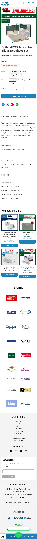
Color (3, 71)
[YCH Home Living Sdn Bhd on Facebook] (11, 452)
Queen (31, 80)
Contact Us (18, 424)
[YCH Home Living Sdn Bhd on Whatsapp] (26, 452)
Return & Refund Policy (18, 438)
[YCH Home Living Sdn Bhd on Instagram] (16, 452)
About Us (18, 421)
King (12, 83)
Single (13, 80)
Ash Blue (23, 71)
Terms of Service (18, 433)
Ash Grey (14, 71)
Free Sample (18, 428)
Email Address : (7, 467)
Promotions (5, 61)
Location (18, 426)
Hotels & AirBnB (18, 431)
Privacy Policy (18, 436)
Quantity (4, 88)
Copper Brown (15, 75)
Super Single (22, 80)
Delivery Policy (18, 440)
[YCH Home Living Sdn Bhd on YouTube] (21, 452)
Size (2, 80)
